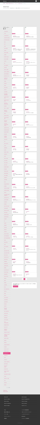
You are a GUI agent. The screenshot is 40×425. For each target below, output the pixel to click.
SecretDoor (6, 274)
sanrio (5, 156)
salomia (5, 89)
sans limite (5, 160)
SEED (5, 280)
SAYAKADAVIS (6, 216)
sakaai (5, 81)
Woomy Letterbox (24, 403)
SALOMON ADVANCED (6, 94)
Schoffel (5, 227)
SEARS (5, 267)
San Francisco (6, 143)
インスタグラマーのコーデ (25, 414)
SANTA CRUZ (6, 171)
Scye (5, 244)
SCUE (5, 240)
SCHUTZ (5, 231)
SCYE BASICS (6, 246)
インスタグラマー (10, 1)
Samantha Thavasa (5, 121)
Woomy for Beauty (7, 405)
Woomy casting (6, 401)
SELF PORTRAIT (6, 311)
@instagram (23, 416)
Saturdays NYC (6, 197)
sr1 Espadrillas (28, 262)
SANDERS (5, 147)
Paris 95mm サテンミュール (17, 75)
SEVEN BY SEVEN (5, 366)
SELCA (5, 295)
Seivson (5, 291)
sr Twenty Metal (28, 137)
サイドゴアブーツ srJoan (29, 112)
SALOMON (5, 91)
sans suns (5, 164)
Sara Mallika (6, 175)
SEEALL (5, 278)
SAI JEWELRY (6, 65)
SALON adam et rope (6, 97)
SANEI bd (5, 154)
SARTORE (5, 179)
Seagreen (5, 261)
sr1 (26, 212)
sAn (4, 141)
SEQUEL (5, 342)
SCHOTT (5, 229)
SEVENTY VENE (6, 378)
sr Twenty (14, 112)
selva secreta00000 (6, 322)
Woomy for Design (24, 401)
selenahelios (6, 301)
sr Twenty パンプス (29, 224)
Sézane (5, 384)
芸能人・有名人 (18, 1)
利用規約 (5, 418)
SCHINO (5, 225)
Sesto (5, 357)
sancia (5, 145)
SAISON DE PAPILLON (6, 78)
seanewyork (6, 263)
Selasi (5, 293)
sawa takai (5, 212)
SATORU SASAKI (6, 190)
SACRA (5, 54)
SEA (4, 248)
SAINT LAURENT (6, 71)
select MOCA (6, 297)
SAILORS (5, 67)
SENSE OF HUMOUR (5, 329)
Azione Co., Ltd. (24, 405)
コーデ (15, 1)
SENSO (5, 340)
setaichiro (5, 359)
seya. (5, 380)
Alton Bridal (28, 174)
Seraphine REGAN (6, 344)
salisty (5, 85)
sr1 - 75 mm (15, 137)
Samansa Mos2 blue (6, 118)
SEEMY (5, 282)
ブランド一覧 (6, 414)
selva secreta (6, 319)
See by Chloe (6, 276)
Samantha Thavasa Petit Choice (6, 124)
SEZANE (5, 382)
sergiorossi (5, 355)
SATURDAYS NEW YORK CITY (6, 195)
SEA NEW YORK (6, 250)
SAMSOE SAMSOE (5, 137)
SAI (4, 63)
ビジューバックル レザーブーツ (17, 62)
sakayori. (5, 83)
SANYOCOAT (6, 173)
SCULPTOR (5, 242)
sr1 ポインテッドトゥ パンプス (30, 187)
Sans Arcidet (6, 158)
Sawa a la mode (6, 210)
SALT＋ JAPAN (6, 108)
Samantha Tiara (6, 127)
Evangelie (27, 75)
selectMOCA (6, 299)
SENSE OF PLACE (7, 332)
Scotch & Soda (6, 233)
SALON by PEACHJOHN (6, 103)
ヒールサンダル (28, 100)
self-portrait (6, 313)
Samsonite (5, 139)
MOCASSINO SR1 (15, 212)
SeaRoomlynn (6, 265)
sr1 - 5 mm (14, 149)
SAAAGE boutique (7, 37)
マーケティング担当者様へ (25, 418)
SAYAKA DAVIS (6, 214)
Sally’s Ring (5, 87)
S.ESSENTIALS (6, 35)
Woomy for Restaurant (7, 403)
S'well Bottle (6, 31)
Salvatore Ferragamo (5, 111)
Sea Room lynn (6, 257)
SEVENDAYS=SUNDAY (7, 374)
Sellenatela (5, 317)
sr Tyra (14, 100)
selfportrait (5, 315)
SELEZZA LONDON (5, 309)
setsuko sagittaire (6, 361)
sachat (5, 50)
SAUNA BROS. (6, 199)
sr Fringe (27, 149)
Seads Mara (6, 259)
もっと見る (8, 387)
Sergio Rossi (20, 3)
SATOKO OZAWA (6, 188)
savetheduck (6, 208)
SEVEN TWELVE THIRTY (6, 371)
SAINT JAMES (6, 69)
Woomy (5, 1)
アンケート (16, 286)
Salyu (5, 113)
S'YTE (5, 33)
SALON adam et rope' (6, 100)
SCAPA (5, 223)
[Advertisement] (20, 17)
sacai (5, 46)
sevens (5, 376)
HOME (4, 3)
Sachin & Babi (6, 52)
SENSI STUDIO (6, 338)
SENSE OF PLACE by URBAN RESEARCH (7, 335)
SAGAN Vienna (6, 56)
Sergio (14, 262)
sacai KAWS (6, 48)
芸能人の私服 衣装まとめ (9, 3)
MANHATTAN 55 (15, 224)
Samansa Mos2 (6, 115)
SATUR (5, 192)
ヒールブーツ (15, 249)
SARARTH (5, 177)
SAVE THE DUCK (6, 206)
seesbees (5, 284)
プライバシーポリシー (7, 416)
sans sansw (6, 162)
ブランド (23, 1)
